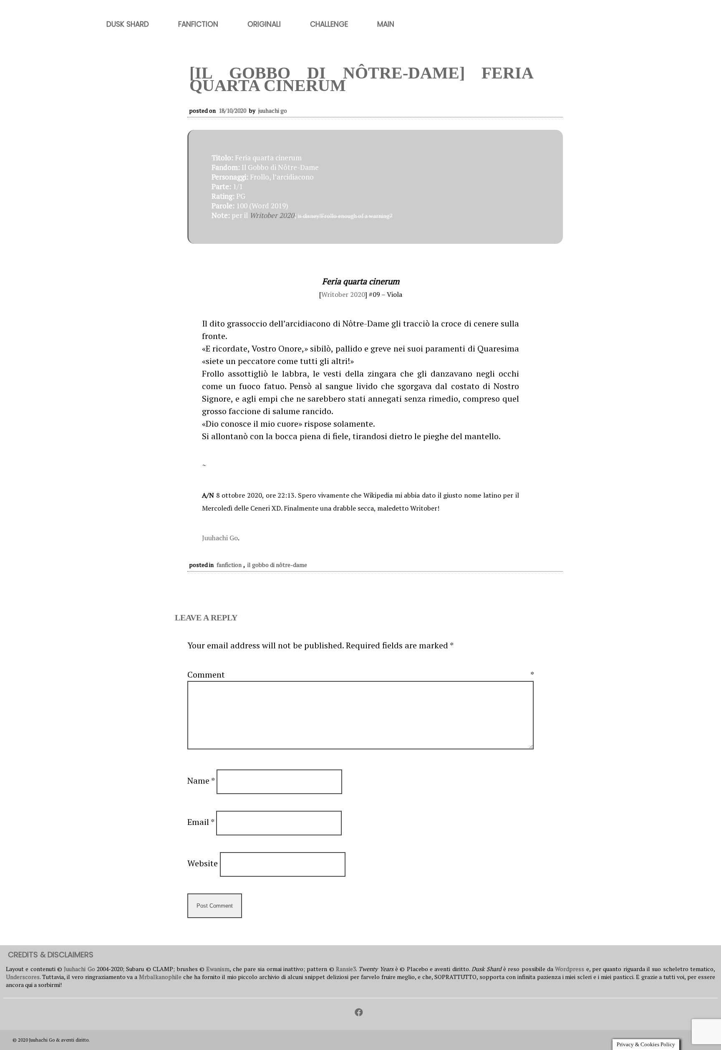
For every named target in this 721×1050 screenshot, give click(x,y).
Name (200, 780)
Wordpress (569, 969)
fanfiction (229, 565)
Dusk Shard (127, 24)
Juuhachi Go (272, 110)
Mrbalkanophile (160, 977)
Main (385, 24)
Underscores (23, 977)
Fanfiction (198, 24)
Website (202, 863)
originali (264, 24)
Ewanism (217, 969)
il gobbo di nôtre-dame (277, 565)
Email (200, 821)
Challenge (329, 24)
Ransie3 (346, 969)
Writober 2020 (272, 215)
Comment (360, 674)
